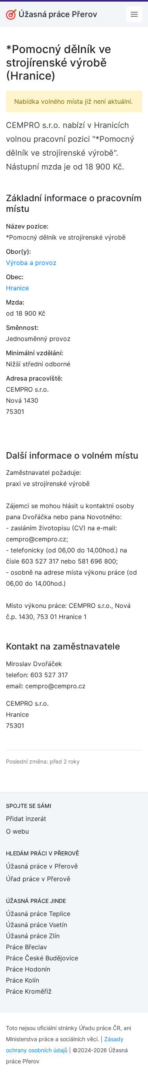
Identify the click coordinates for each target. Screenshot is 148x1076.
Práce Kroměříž (29, 991)
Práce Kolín (22, 980)
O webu (17, 831)
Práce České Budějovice (42, 958)
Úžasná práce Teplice (38, 914)
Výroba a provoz (31, 263)
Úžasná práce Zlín (33, 936)
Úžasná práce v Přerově (42, 866)
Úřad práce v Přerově (38, 879)
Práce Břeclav (26, 947)
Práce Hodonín (28, 969)
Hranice (17, 288)
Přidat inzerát (26, 819)
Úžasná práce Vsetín (36, 925)
